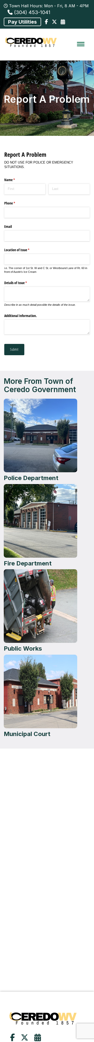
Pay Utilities (22, 22)
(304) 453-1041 (31, 12)
